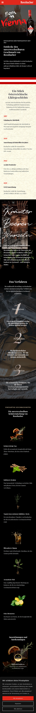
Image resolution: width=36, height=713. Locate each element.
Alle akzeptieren (18, 698)
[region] (18, 695)
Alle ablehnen (18, 709)
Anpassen (18, 703)
